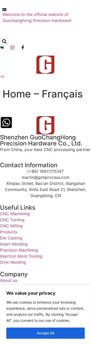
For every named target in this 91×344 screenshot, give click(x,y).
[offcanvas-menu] (2, 77)
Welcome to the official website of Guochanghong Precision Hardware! (37, 17)
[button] (4, 41)
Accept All (45, 333)
